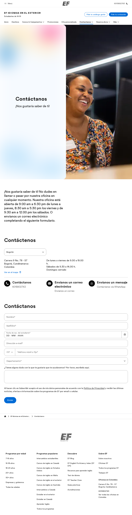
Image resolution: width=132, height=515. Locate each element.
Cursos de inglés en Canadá (48, 463)
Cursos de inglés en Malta (47, 475)
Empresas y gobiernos (15, 482)
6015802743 (103, 491)
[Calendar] (125, 334)
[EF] (66, 4)
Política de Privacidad (94, 388)
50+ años (10, 478)
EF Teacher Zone (75, 480)
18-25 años (10, 468)
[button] (8, 3)
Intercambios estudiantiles (47, 458)
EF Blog (71, 458)
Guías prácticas (74, 485)
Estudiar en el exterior (46, 494)
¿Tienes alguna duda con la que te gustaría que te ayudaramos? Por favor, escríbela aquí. (46, 367)
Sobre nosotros (105, 458)
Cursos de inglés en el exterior (49, 480)
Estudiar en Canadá (44, 499)
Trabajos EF (103, 473)
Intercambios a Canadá (46, 490)
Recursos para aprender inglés (80, 471)
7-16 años (10, 458)
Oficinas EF (103, 463)
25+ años (9, 473)
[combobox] (25, 252)
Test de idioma (74, 475)
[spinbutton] (7, 335)
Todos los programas (45, 509)
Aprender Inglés (43, 504)
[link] (22, 14)
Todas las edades (13, 487)
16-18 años (10, 463)
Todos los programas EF (108, 468)
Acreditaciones (74, 490)
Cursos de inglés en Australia (48, 485)
